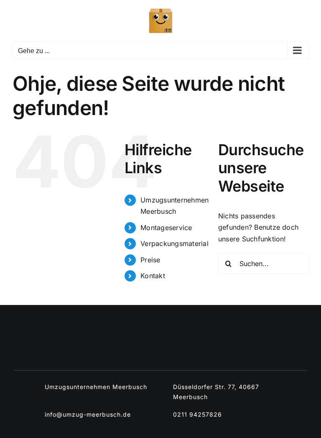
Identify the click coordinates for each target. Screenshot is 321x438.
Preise (150, 260)
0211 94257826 (197, 414)
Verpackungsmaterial (174, 243)
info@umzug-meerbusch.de (88, 414)
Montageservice (166, 227)
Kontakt (152, 276)
